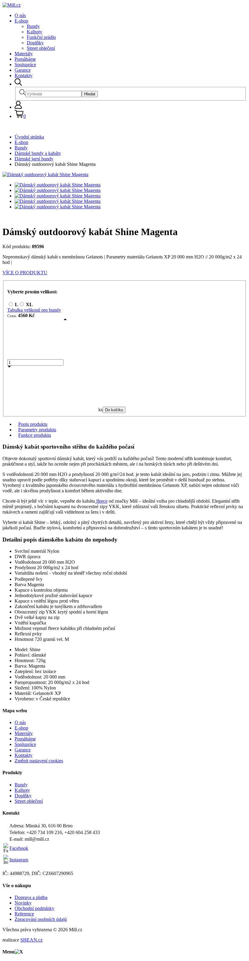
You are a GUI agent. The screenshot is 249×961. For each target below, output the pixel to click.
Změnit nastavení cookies (39, 760)
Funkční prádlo (41, 37)
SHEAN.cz (31, 939)
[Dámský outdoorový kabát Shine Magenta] (45, 174)
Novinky (23, 902)
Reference (24, 913)
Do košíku (114, 410)
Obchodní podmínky (34, 908)
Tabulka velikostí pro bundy (34, 310)
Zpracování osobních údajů (41, 919)
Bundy (33, 26)
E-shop (21, 20)
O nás (20, 15)
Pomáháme (25, 59)
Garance (23, 70)
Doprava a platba (31, 897)
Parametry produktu (37, 429)
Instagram (18, 859)
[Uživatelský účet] (18, 107)
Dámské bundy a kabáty (38, 153)
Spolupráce (25, 64)
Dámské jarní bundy (34, 158)
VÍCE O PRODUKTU (24, 272)
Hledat (89, 94)
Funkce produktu (34, 435)
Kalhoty (34, 31)
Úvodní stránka (29, 136)
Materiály (24, 53)
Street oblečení (41, 48)
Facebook (18, 848)
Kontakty (23, 75)
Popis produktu (32, 424)
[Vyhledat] (18, 84)
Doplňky (35, 42)
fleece (101, 501)
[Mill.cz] (11, 5)
